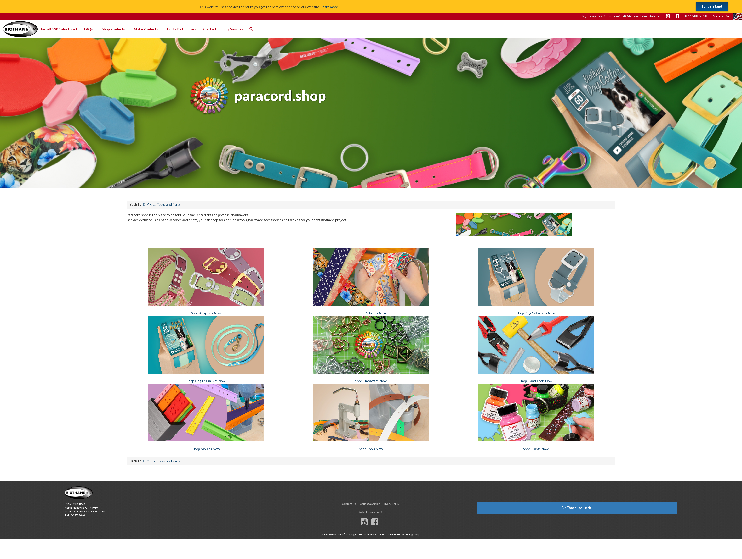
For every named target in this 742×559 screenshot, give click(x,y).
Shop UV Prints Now (371, 313)
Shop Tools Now (371, 449)
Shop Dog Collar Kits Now (536, 313)
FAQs (88, 29)
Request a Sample (369, 503)
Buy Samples (233, 29)
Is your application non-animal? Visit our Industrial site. (621, 16)
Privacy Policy (391, 503)
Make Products (146, 29)
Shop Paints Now (536, 449)
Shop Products (113, 29)
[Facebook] (374, 523)
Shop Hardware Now (371, 381)
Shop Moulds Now (206, 449)
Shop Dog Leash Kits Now (206, 381)
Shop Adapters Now (206, 313)
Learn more (329, 7)
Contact (209, 29)
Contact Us (349, 503)
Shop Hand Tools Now (535, 381)
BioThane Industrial (577, 508)
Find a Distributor (180, 29)
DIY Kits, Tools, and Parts (161, 204)
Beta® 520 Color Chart (59, 29)
